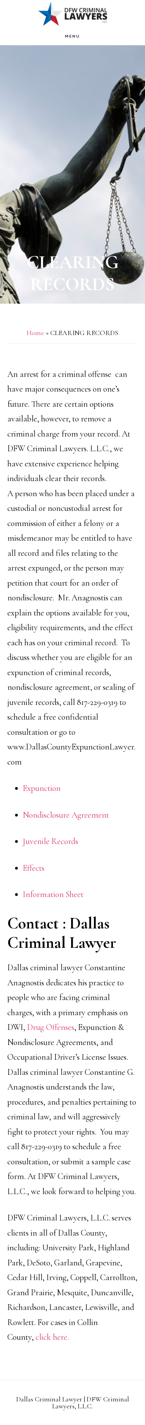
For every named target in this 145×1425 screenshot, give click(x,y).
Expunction (42, 788)
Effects (33, 868)
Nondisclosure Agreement (66, 815)
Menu (72, 36)
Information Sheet (53, 894)
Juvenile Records (50, 841)
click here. (53, 1337)
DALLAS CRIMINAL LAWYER (72, 13)
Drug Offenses (50, 1027)
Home (35, 332)
